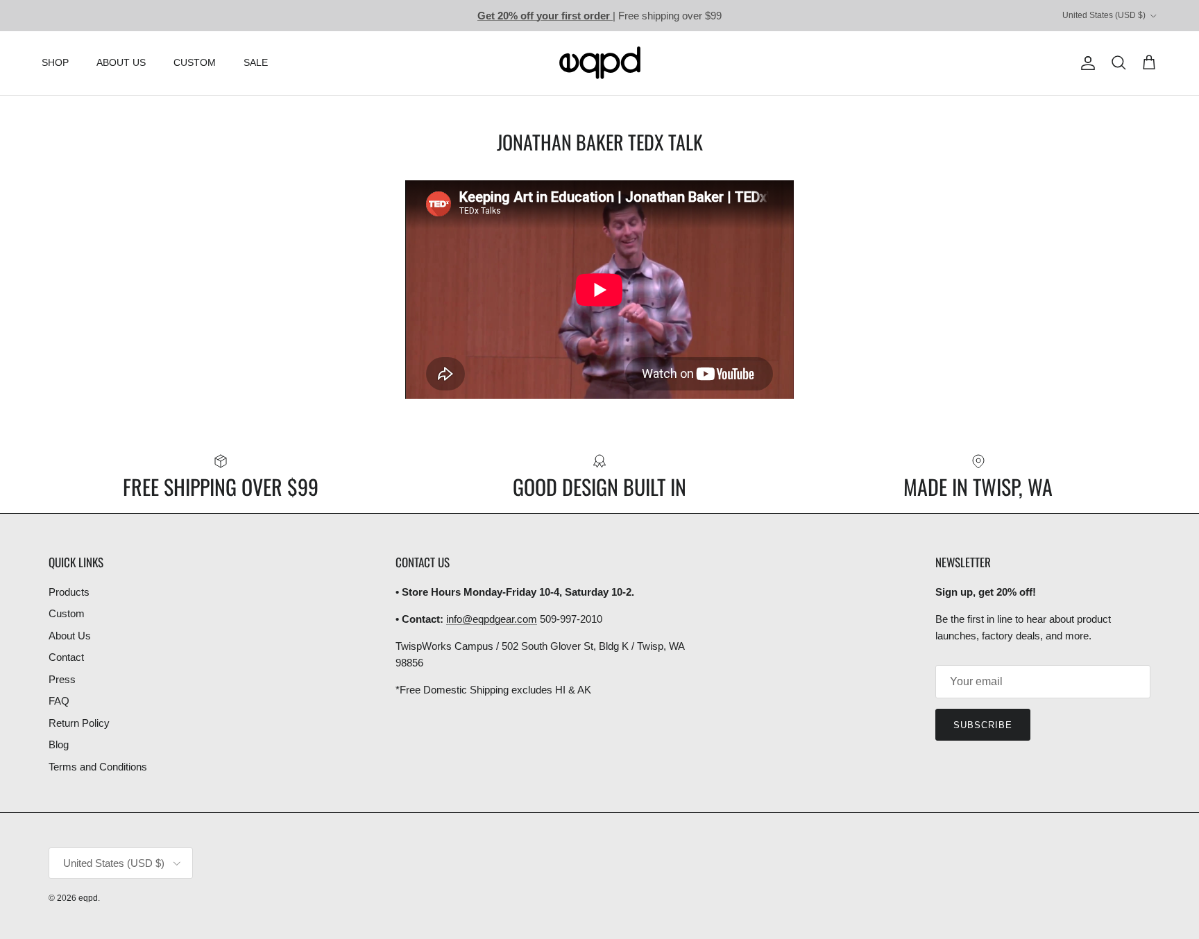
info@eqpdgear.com (491, 619)
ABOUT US (121, 62)
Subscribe (982, 725)
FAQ (59, 701)
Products (69, 592)
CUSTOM (194, 62)
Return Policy (79, 723)
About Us (70, 635)
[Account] (1085, 63)
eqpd (88, 898)
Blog (59, 744)
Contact (66, 657)
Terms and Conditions (98, 767)
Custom (67, 613)
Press (62, 679)
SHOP (55, 62)
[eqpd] (599, 63)
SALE (256, 62)
